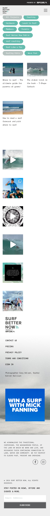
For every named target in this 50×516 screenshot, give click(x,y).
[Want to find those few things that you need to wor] (13, 273)
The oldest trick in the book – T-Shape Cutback (37, 83)
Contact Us (11, 341)
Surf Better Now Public (17, 35)
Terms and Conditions (17, 358)
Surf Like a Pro (14, 47)
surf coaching (13, 41)
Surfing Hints (13, 53)
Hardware (10, 23)
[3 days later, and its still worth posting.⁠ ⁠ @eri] (13, 244)
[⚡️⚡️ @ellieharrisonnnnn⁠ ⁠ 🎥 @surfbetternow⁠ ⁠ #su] (13, 160)
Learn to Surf (29, 23)
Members (9, 29)
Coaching (31, 17)
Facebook (43, 462)
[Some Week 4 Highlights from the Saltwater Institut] (13, 216)
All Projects (12, 17)
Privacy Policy (13, 352)
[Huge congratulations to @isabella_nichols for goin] (13, 188)
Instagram (35, 462)
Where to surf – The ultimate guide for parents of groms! (13, 83)
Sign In (9, 364)
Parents (25, 29)
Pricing (9, 346)
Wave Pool (32, 53)
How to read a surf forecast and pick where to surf (12, 121)
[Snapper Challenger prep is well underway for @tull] (13, 301)
